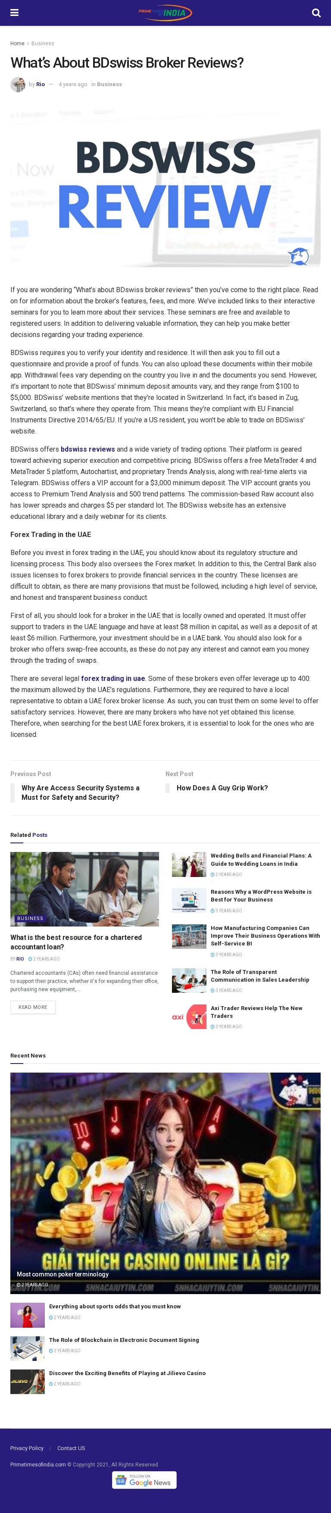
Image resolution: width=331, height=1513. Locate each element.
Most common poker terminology (63, 1274)
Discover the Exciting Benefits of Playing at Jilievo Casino (127, 1373)
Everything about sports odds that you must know (115, 1306)
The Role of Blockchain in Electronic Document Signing (124, 1340)
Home (17, 44)
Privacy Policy (27, 1448)
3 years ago (228, 910)
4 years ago (73, 84)
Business (42, 44)
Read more (33, 1007)
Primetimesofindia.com (38, 1465)
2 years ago (46, 959)
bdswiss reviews (88, 449)
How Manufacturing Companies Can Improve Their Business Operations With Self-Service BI (265, 936)
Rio (40, 84)
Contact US (71, 1448)
